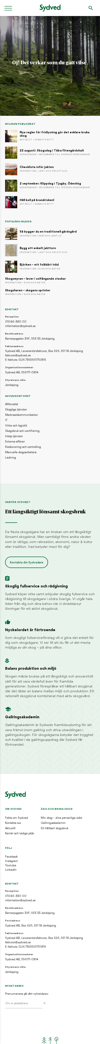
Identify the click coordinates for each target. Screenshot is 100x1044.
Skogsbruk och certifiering (22, 431)
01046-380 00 (15, 321)
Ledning (10, 457)
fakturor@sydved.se (18, 355)
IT (6, 420)
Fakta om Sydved (16, 818)
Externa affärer (15, 441)
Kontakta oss (13, 823)
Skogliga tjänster (16, 409)
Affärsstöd (11, 404)
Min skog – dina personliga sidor (61, 818)
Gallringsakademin (53, 823)
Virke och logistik (16, 425)
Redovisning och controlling (23, 447)
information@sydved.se (20, 326)
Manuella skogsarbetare (21, 452)
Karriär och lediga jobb (19, 833)
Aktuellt (10, 828)
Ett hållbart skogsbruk (54, 828)
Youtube (10, 865)
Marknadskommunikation (21, 415)
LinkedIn (11, 870)
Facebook (11, 856)
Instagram (11, 861)
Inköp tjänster (14, 436)
